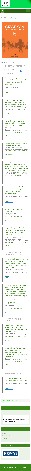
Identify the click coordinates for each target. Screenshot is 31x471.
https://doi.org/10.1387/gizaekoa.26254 (17, 109)
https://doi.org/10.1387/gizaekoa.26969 (14, 308)
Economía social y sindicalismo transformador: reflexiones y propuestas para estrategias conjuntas (15, 124)
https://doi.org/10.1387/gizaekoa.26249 (14, 89)
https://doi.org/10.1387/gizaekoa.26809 (14, 361)
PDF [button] (7, 92)
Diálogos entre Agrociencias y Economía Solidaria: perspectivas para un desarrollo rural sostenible (16, 81)
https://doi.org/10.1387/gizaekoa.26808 (14, 274)
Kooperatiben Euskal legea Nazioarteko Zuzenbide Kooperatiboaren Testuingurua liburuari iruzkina (16, 328)
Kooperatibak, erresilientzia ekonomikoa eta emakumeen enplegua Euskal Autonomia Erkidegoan (15, 231)
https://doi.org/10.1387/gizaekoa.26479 (14, 216)
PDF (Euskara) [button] (9, 113)
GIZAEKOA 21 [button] (25, 71)
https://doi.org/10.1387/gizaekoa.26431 (17, 242)
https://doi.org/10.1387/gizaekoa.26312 (14, 175)
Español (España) (8, 436)
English (5, 433)
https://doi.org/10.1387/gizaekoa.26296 (17, 150)
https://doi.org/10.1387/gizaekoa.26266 (14, 132)
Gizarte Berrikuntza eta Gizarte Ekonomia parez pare (16, 145)
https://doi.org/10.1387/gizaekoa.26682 (17, 336)
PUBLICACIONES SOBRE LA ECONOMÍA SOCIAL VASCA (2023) (16, 379)
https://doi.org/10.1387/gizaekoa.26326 (17, 198)
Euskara (5, 438)
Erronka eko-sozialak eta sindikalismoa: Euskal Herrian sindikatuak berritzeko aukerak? (16, 102)
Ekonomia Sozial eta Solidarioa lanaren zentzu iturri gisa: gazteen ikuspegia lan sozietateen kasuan (15, 190)
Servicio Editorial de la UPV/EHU (15, 467)
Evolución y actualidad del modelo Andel (14, 210)
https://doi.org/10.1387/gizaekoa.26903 (17, 385)
